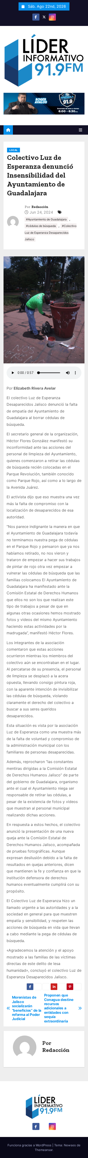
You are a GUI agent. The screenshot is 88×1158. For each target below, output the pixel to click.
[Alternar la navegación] (80, 130)
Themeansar (44, 1150)
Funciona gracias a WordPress (30, 1145)
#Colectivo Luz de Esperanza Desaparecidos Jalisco (51, 232)
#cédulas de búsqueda (41, 226)
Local (13, 150)
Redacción (39, 207)
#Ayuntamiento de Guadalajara (46, 219)
